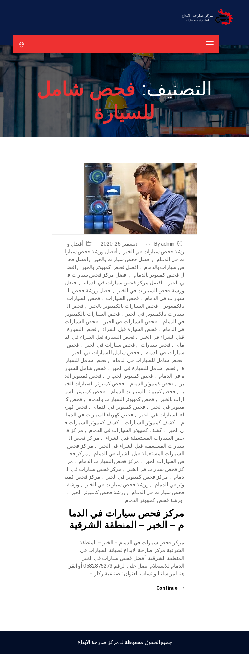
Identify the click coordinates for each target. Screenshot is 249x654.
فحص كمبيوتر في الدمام (119, 407)
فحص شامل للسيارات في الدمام (148, 360)
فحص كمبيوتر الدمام (152, 384)
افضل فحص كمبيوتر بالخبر (110, 267)
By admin (164, 244)
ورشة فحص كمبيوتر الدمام (154, 500)
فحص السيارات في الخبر (130, 321)
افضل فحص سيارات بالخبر (122, 259)
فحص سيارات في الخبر (110, 345)
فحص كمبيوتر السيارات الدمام (143, 391)
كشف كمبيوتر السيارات (150, 422)
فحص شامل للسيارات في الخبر (105, 352)
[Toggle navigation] (210, 44)
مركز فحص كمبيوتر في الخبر (137, 477)
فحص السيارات (122, 298)
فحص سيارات (156, 345)
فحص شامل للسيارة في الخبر (144, 368)
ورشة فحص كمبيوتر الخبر (98, 492)
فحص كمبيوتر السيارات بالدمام (121, 399)
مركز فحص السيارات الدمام (109, 461)
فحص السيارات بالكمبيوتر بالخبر (123, 306)
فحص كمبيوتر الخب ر (130, 376)
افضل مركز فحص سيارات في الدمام (122, 283)
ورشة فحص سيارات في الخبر (117, 485)
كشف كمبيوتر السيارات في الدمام (125, 430)
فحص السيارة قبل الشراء (129, 329)
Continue (167, 588)
